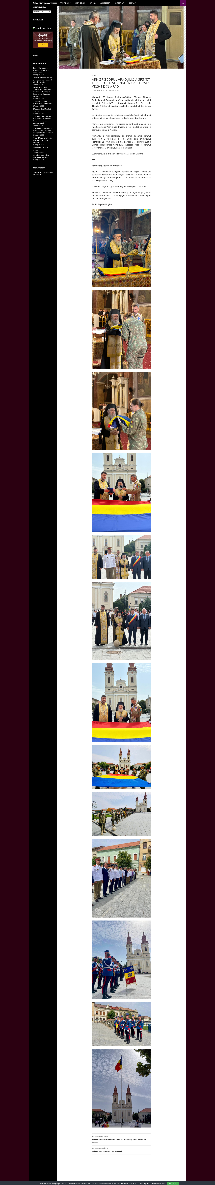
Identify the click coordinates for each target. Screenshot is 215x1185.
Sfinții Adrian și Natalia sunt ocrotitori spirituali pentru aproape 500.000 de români (43, 130)
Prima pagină (65, 3)
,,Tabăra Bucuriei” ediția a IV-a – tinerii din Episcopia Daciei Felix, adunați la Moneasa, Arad (42, 119)
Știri (94, 76)
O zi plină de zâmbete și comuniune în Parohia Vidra (42, 102)
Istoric (93, 3)
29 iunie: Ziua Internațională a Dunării (107, 1149)
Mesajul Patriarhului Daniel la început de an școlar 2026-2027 (42, 140)
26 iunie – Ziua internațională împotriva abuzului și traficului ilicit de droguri (119, 1139)
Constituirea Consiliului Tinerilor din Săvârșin (41, 156)
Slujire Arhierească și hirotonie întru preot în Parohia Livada (41, 70)
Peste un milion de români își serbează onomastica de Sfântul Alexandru (43, 80)
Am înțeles (173, 1183)
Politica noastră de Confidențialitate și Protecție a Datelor (145, 1184)
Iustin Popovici (114, 91)
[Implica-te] (43, 40)
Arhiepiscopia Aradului (45, 2)
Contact (132, 3)
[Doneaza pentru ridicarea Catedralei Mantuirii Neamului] (42, 28)
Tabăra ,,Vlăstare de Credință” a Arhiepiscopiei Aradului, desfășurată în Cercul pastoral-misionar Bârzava (42, 91)
